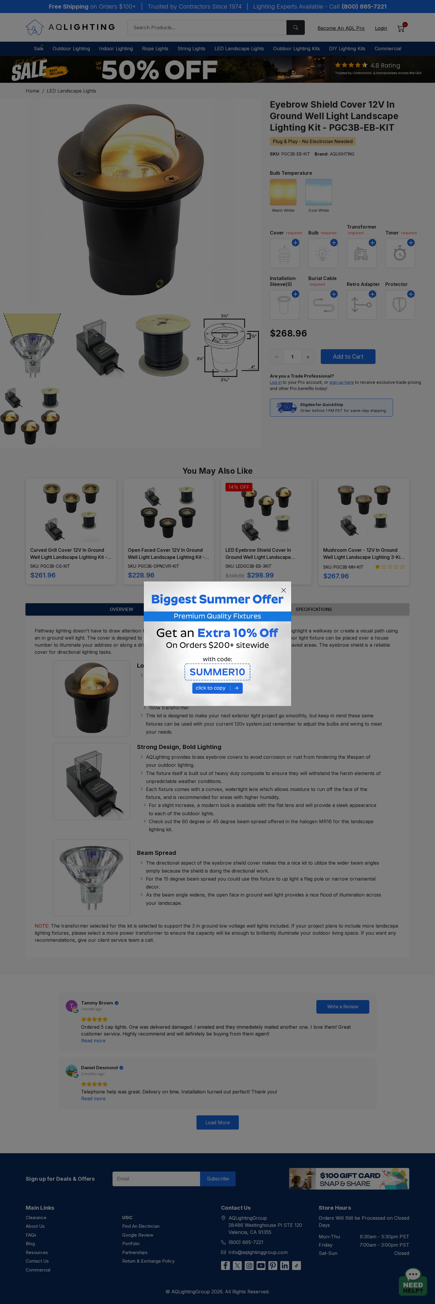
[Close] (284, 590)
